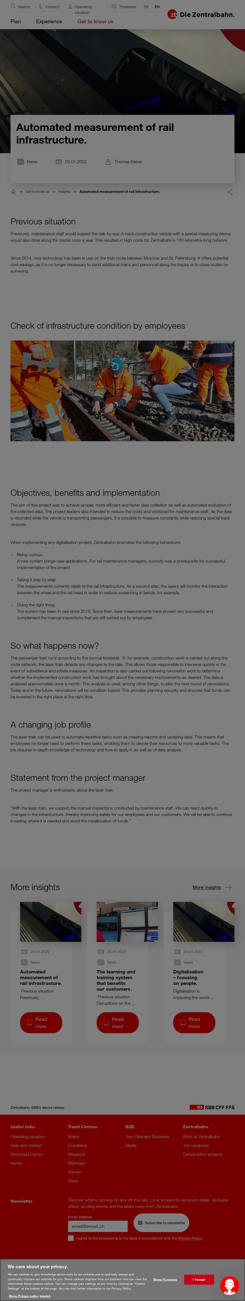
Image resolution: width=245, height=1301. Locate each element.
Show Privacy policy (24, 1296)
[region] (122, 1280)
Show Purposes (165, 1279)
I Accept (199, 1279)
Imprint (45, 1296)
